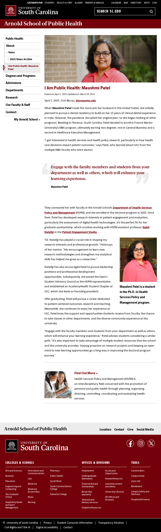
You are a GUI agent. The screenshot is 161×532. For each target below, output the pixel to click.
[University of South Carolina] (36, 446)
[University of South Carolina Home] (32, 10)
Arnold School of (43, 23)
